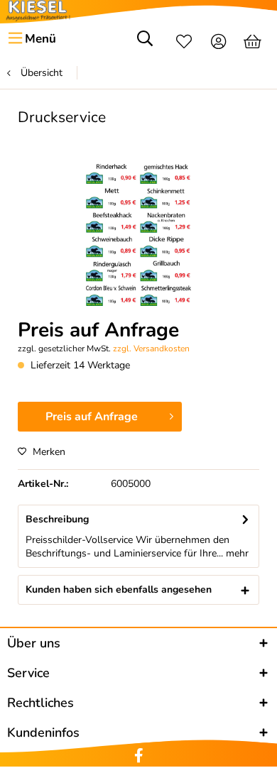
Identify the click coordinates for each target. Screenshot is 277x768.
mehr (236, 553)
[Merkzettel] (184, 43)
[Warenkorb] (253, 43)
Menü (40, 39)
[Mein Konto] (219, 43)
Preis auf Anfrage (91, 416)
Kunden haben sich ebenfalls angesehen (119, 589)
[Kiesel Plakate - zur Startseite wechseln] (38, 10)
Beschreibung (57, 519)
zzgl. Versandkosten (151, 348)
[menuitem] (31, 39)
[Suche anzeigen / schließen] (145, 43)
